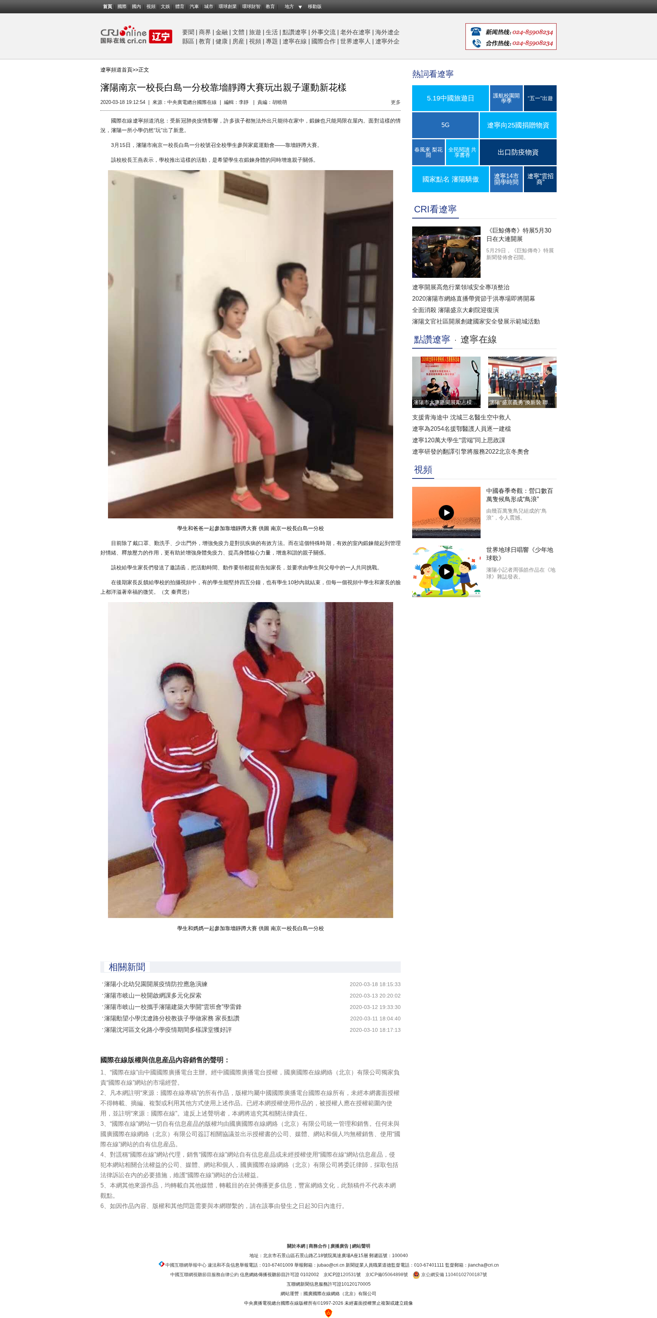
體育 (179, 6)
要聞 (188, 32)
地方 (289, 6)
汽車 (194, 6)
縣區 (188, 41)
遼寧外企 (387, 41)
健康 (222, 41)
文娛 (165, 6)
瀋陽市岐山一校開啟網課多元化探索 (153, 995)
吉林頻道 (136, 34)
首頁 (107, 6)
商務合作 (318, 1246)
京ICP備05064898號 (386, 1274)
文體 (238, 32)
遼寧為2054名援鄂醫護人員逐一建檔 (461, 429)
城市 (208, 6)
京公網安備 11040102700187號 (453, 1274)
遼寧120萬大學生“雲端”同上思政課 (458, 440)
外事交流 (323, 32)
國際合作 (323, 41)
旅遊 (255, 32)
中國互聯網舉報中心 (185, 1265)
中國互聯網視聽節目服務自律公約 (204, 1274)
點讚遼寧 (294, 32)
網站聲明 (361, 1246)
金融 (222, 32)
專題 (272, 41)
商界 (205, 32)
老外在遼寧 (355, 32)
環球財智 (251, 6)
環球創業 (228, 6)
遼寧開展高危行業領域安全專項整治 (460, 287)
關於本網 (296, 1246)
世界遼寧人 (355, 41)
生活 (272, 32)
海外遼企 (387, 32)
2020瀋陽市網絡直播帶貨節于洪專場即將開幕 (473, 298)
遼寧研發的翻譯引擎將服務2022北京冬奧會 (470, 451)
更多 (396, 102)
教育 (270, 6)
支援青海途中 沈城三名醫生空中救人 (461, 417)
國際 (122, 6)
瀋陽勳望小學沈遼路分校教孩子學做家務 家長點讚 (172, 1018)
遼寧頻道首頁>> (119, 69)
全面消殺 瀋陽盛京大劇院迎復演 (455, 310)
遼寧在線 (294, 41)
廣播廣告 (339, 1246)
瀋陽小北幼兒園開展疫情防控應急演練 (156, 984)
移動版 (315, 6)
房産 (238, 41)
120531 (348, 1274)
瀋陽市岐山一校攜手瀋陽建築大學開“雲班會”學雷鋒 (173, 1007)
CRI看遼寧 (435, 209)
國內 (136, 6)
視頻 (151, 6)
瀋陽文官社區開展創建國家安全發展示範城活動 (476, 321)
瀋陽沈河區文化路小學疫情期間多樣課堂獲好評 (168, 1029)
